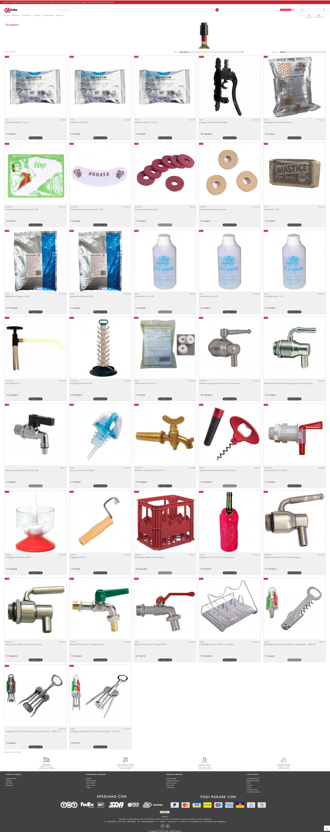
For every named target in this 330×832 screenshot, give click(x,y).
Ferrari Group (9, 381)
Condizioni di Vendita (172, 781)
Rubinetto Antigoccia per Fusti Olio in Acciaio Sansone (219, 383)
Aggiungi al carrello (36, 138)
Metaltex (201, 642)
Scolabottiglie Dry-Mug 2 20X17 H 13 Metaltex (216, 644)
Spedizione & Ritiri (11, 778)
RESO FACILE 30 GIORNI (125, 765)
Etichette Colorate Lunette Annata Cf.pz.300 (86, 209)
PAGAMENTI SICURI (283, 765)
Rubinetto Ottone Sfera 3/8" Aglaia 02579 (150, 644)
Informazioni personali (253, 778)
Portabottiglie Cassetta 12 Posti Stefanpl (149, 557)
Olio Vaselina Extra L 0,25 (144, 296)
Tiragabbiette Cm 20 (77, 557)
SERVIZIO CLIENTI (204, 765)
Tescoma (202, 468)
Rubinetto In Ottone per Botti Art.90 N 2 (150, 470)
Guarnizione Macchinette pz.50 (146, 209)
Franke (7, 120)
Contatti (88, 787)
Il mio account (252, 774)
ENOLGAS (73, 642)
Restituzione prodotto (253, 781)
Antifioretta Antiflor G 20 (79, 122)
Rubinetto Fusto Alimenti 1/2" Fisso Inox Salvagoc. (282, 557)
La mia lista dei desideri (253, 792)
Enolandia (8, 555)
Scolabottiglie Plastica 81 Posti (81, 383)
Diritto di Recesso (171, 783)
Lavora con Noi (90, 785)
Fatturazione (9, 785)
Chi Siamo (89, 778)
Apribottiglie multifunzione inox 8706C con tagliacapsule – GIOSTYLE (290, 644)
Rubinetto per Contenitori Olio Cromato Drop (21, 470)
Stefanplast (138, 555)
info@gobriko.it (221, 822)
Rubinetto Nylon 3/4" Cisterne (275, 470)
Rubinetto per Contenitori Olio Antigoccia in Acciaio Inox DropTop (288, 383)
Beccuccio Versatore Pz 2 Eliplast (82, 470)
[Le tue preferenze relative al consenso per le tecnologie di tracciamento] (327, 829)
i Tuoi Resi (250, 785)
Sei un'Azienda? (91, 783)
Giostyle (266, 642)
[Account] (302, 8)
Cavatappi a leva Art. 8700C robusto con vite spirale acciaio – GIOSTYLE (32, 731)
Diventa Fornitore (91, 781)
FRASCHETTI (139, 468)
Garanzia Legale (171, 778)
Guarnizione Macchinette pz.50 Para (212, 209)
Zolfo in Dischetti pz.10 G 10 (145, 383)
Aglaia (136, 642)
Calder (201, 120)
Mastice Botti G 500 (271, 209)
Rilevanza (303, 52)
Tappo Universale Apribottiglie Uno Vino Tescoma (217, 470)
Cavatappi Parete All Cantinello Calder (213, 122)
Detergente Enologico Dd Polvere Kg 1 (278, 122)
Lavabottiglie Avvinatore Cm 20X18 (18, 557)
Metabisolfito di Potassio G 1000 (17, 296)
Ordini (248, 783)
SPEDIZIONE (46, 765)
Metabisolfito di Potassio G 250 (81, 296)
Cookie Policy (170, 787)
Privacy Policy (170, 785)
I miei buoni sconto (252, 790)
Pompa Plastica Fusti (12, 383)
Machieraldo (8, 207)
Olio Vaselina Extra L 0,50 (208, 296)
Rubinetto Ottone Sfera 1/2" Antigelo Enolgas (87, 644)
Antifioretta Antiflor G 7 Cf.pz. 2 (146, 122)
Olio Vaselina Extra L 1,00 (273, 296)
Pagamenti (9, 781)
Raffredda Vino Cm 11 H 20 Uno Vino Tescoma (216, 557)
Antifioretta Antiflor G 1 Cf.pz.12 (17, 122)
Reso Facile (9, 783)
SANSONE (202, 381)
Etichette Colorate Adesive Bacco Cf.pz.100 (21, 209)
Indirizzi (249, 787)
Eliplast (72, 468)
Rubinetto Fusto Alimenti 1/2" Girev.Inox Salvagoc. (23, 644)
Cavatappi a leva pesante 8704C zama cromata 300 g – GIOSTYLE (95, 731)
